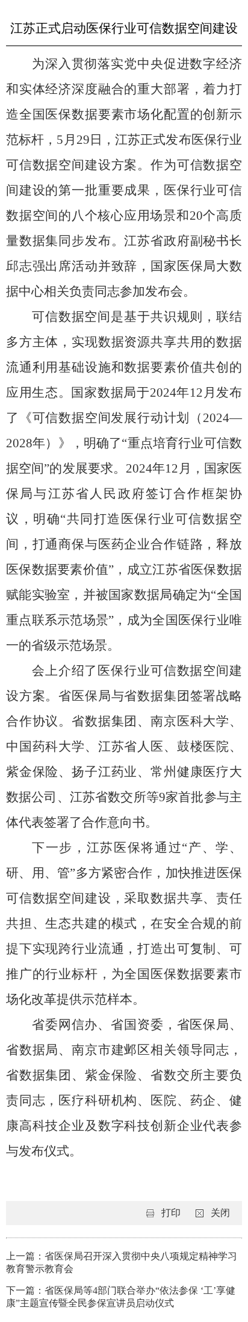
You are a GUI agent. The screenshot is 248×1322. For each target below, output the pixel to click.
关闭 (220, 1213)
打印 (171, 1213)
